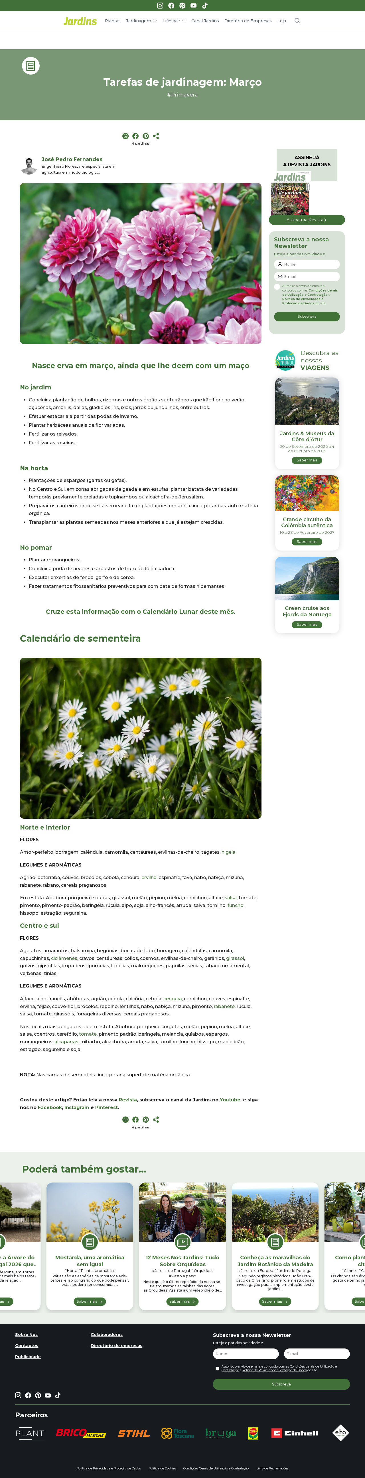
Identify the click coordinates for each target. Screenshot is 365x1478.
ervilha (149, 877)
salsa (231, 897)
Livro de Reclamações (272, 1468)
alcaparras (66, 1041)
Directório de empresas (116, 1345)
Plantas (113, 20)
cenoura (172, 998)
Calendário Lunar (170, 611)
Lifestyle (171, 20)
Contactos (26, 1345)
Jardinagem (138, 20)
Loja (281, 20)
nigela (229, 852)
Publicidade (28, 1356)
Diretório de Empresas (248, 20)
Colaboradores (107, 1334)
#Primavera (182, 95)
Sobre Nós (26, 1334)
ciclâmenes (64, 958)
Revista (128, 1100)
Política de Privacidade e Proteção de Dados (274, 1370)
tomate (88, 1034)
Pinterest (106, 1107)
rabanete (224, 1006)
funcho (236, 905)
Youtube (230, 1100)
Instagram (76, 1107)
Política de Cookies (162, 1468)
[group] (81, 1433)
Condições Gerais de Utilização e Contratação (216, 1468)
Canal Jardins (205, 20)
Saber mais (87, 1301)
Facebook (50, 1107)
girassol (235, 958)
